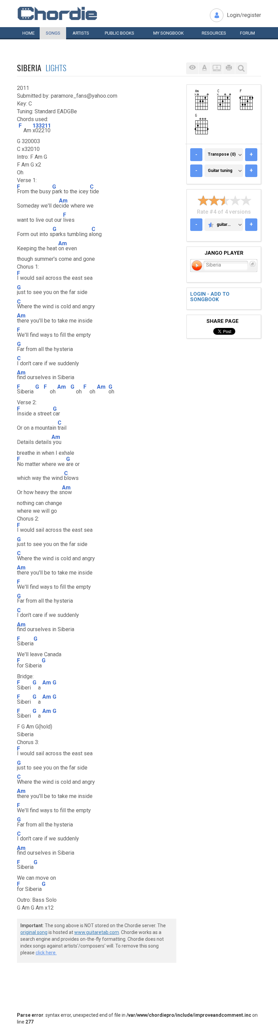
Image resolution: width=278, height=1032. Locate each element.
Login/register (244, 15)
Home (28, 33)
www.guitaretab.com (96, 932)
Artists (81, 33)
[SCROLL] (217, 68)
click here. (46, 952)
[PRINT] (229, 68)
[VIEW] (192, 68)
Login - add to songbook (210, 297)
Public (119, 33)
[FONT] (204, 68)
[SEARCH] (241, 68)
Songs (53, 33)
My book (168, 33)
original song (33, 932)
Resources (214, 33)
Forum (247, 33)
